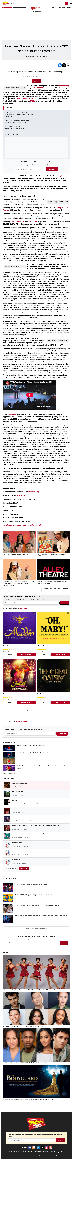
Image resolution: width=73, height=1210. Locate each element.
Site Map (52, 1152)
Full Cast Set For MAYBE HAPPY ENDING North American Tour (24, 1026)
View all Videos (8, 773)
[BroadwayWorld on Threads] (46, 1147)
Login (61, 3)
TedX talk (13, 415)
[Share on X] (64, 65)
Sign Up (36, 81)
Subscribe (62, 734)
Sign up (64, 943)
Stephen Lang (9, 88)
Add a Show (23, 869)
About (18, 1152)
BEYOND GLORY (38, 88)
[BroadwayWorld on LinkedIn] (38, 1147)
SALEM (32, 101)
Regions (45, 1152)
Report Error (60, 1152)
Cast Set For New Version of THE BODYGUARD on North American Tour (28, 1099)
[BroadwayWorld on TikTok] (42, 1147)
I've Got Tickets (26, 654)
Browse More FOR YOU (35, 928)
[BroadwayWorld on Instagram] (34, 1147)
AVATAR (35, 99)
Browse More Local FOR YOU (56, 589)
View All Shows (11, 869)
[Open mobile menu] (71, 3)
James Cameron (23, 99)
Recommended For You (10, 878)
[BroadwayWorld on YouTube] (50, 1147)
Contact (23, 1152)
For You (11, 529)
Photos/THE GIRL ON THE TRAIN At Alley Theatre (31, 745)
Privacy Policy (56, 1155)
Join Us (30, 1152)
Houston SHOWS (8, 778)
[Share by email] (68, 65)
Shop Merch (8, 7)
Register (56, 3)
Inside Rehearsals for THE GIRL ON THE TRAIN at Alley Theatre (35, 759)
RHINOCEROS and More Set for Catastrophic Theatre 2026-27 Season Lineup (18, 128)
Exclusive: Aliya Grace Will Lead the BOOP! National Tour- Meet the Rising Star (30, 990)
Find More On (35, 711)
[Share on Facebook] (60, 65)
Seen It (10, 654)
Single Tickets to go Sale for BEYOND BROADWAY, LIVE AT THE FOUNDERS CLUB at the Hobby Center (19, 114)
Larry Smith (61, 176)
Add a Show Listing (19, 7)
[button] (66, 3)
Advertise (12, 1152)
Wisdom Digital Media (31, 1155)
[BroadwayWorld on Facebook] (29, 1147)
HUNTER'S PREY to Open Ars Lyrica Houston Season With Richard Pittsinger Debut (18, 121)
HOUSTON (36, 11)
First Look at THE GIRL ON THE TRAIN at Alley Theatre (32, 752)
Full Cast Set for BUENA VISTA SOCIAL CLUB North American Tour (25, 1063)
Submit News (38, 1152)
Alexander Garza (21, 721)
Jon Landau (33, 222)
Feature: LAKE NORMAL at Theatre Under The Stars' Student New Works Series (18, 134)
